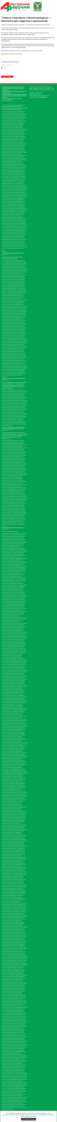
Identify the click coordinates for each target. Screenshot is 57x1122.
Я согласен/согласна (28, 1119)
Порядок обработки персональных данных (13, 87)
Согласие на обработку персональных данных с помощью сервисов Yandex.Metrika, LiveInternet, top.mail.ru (14, 96)
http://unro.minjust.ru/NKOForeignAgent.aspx (13, 378)
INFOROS (42, 97)
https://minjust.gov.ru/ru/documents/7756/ (12, 253)
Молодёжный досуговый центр (10, 61)
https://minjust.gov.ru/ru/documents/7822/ (12, 527)
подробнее (42, 1113)
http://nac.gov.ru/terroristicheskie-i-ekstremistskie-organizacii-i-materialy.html (13, 427)
